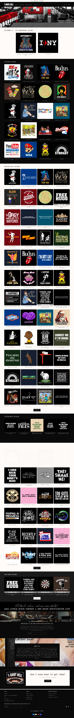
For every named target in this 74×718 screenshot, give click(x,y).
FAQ (5, 697)
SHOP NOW (48, 680)
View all (37, 410)
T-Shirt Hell (38, 716)
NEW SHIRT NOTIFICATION (9, 700)
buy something (47, 656)
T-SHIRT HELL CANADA (52, 693)
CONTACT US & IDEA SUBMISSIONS (10, 695)
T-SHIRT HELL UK (51, 695)
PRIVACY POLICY (29, 693)
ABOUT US (6, 693)
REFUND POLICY (29, 697)
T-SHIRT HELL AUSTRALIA (53, 697)
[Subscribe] (45, 633)
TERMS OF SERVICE (29, 695)
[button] (29, 5)
